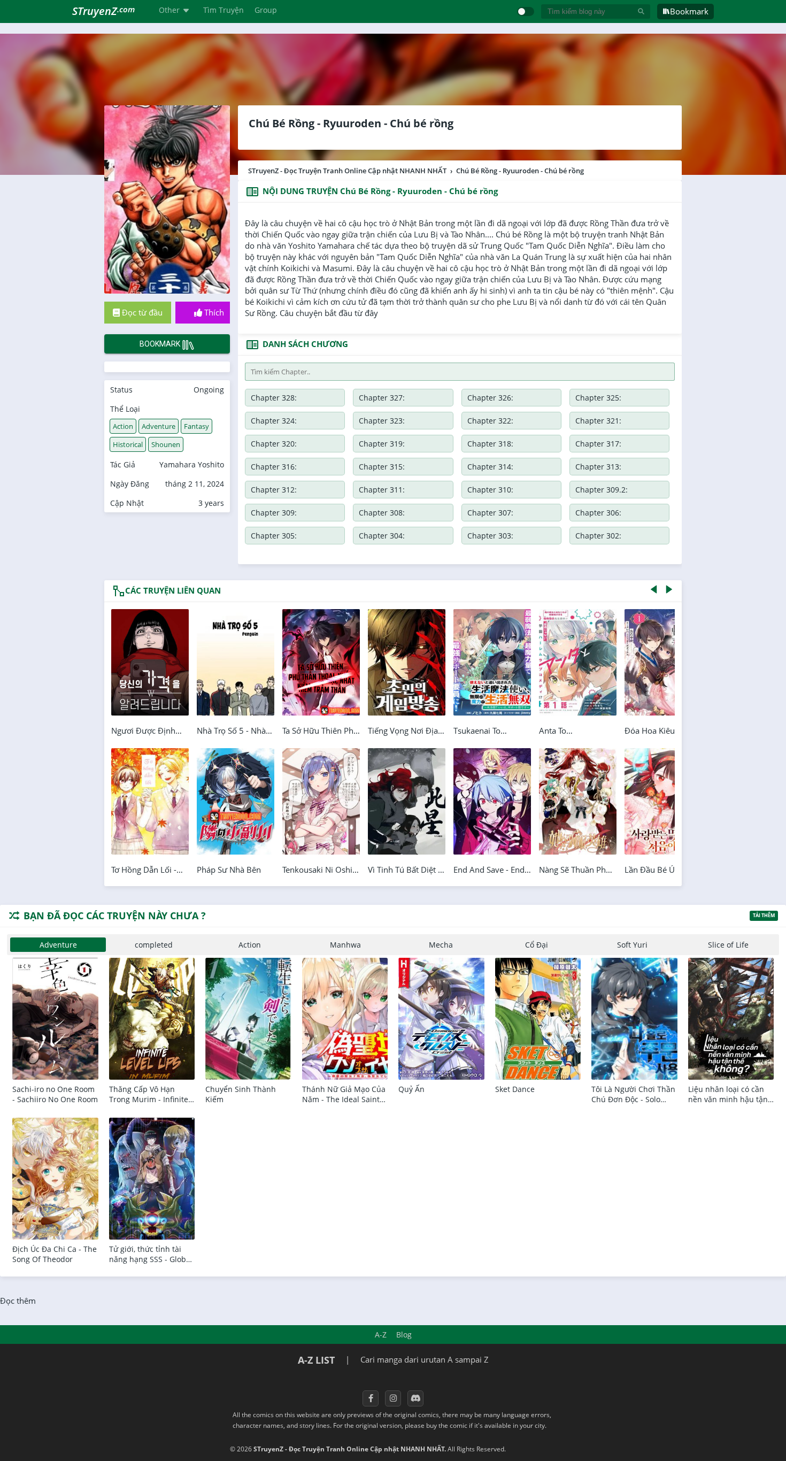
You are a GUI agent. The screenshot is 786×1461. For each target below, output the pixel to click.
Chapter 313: (598, 467)
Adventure (158, 426)
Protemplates (536, 1449)
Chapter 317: (598, 444)
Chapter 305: (274, 535)
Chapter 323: (382, 421)
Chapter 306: (598, 512)
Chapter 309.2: (601, 490)
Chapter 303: (490, 535)
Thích (213, 312)
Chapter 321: (598, 421)
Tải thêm (764, 915)
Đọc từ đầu (141, 312)
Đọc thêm (18, 1300)
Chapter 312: (274, 490)
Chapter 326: (490, 398)
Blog (404, 1334)
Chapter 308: (382, 512)
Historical (128, 444)
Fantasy (196, 426)
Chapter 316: (274, 467)
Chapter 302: (598, 535)
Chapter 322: (490, 421)
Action (123, 426)
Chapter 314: (490, 467)
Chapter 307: (490, 512)
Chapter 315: (382, 467)
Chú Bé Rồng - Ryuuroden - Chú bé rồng (351, 123)
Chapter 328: (274, 398)
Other (169, 10)
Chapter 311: (382, 490)
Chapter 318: (490, 444)
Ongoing (209, 390)
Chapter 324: (274, 421)
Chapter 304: (382, 535)
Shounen (165, 444)
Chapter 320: (274, 444)
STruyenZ (103, 11)
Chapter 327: (382, 398)
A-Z (381, 1334)
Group (266, 10)
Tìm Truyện (223, 10)
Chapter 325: (598, 398)
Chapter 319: (382, 444)
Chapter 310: (490, 490)
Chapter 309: (274, 512)
